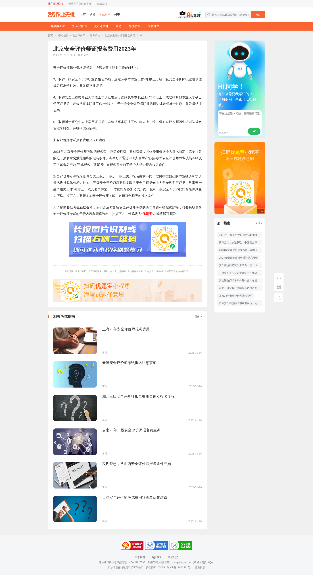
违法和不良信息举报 (79, 3)
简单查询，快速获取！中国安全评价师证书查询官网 (240, 242)
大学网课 (153, 26)
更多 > (198, 316)
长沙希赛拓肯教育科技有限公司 (125, 567)
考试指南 (104, 14)
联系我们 (173, 557)
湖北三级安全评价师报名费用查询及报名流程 (240, 288)
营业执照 (200, 567)
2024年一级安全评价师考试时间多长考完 (240, 234)
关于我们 (140, 557)
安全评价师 (79, 26)
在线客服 (102, 3)
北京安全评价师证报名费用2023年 (124, 35)
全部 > (258, 223)
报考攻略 (95, 35)
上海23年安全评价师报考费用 (235, 295)
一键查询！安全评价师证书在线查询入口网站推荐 (240, 272)
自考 (119, 26)
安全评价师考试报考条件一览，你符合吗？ (240, 265)
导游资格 (134, 26)
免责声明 (156, 557)
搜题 (257, 14)
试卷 (92, 14)
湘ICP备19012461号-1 (180, 567)
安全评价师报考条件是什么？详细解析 (240, 280)
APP (117, 14)
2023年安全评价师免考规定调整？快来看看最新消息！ (240, 250)
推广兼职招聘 (55, 3)
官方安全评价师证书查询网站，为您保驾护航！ (240, 303)
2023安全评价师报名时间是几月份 (238, 257)
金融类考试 (58, 26)
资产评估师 (101, 26)
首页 (83, 14)
